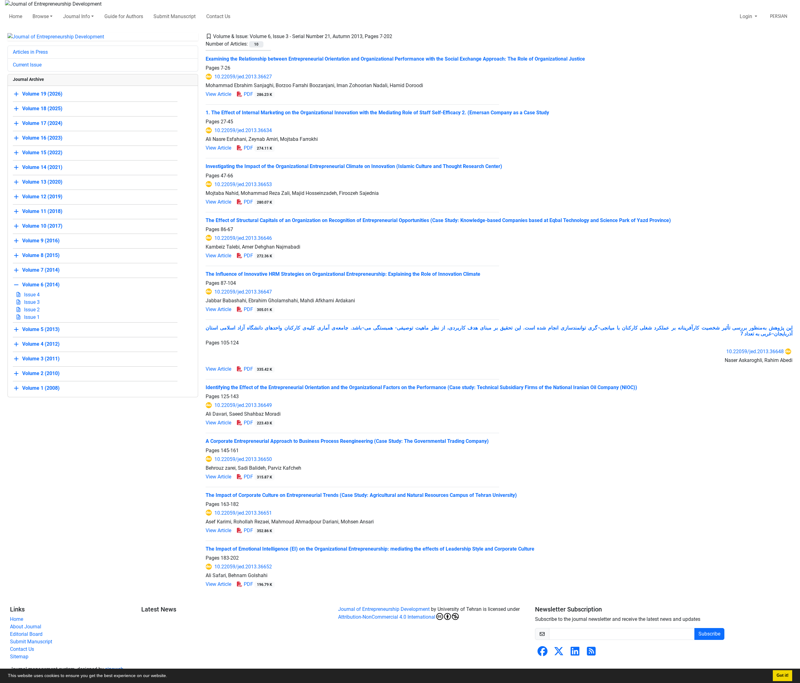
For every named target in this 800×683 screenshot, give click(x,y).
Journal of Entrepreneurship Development (384, 609)
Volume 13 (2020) (42, 182)
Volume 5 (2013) (41, 330)
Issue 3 (31, 302)
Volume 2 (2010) (41, 374)
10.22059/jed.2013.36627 (243, 77)
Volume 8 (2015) (41, 256)
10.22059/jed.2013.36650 (243, 459)
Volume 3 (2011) (41, 359)
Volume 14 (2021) (42, 168)
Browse (40, 16)
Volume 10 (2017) (42, 226)
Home (15, 16)
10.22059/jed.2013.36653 (243, 184)
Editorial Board (26, 634)
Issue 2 (31, 310)
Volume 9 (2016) (41, 241)
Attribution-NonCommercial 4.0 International (386, 617)
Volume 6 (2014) (41, 285)
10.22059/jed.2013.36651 (243, 513)
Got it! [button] (782, 675)
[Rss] (591, 653)
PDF (257, 94)
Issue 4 (31, 295)
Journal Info (76, 16)
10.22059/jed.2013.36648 (755, 351)
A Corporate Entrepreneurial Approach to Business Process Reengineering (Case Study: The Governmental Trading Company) (347, 441)
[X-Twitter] (558, 653)
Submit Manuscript (174, 16)
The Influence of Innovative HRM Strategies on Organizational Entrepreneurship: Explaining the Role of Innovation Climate (343, 274)
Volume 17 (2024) (42, 123)
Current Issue (27, 65)
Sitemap (19, 657)
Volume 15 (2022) (42, 153)
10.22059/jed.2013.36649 (243, 405)
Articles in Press (30, 52)
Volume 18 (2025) (42, 109)
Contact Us (218, 16)
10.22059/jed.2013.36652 (243, 567)
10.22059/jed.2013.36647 (243, 292)
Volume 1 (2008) (41, 388)
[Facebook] (542, 653)
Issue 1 (31, 317)
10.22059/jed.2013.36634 (243, 130)
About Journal (25, 627)
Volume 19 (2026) (42, 94)
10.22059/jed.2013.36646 (243, 238)
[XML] (397, 36)
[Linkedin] (575, 653)
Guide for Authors (123, 16)
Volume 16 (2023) (42, 138)
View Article (218, 94)
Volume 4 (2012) (41, 344)
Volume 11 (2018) (42, 212)
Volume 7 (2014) (41, 270)
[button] (169, 676)
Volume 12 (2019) (42, 197)
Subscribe (709, 634)
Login (746, 16)
